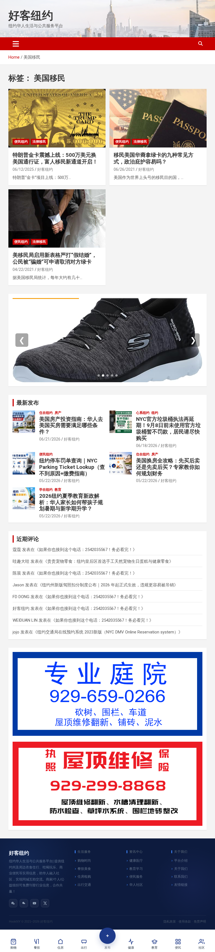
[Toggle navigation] (15, 43)
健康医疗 (136, 861)
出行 (84, 947)
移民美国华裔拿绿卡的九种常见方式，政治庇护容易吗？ (153, 158)
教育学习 (136, 869)
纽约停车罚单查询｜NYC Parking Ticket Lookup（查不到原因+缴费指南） (72, 467)
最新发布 (28, 402)
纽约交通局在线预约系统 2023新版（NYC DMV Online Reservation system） (107, 632)
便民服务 (136, 877)
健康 (131, 947)
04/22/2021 (23, 269)
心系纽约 (142, 413)
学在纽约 (46, 490)
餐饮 (37, 947)
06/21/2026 (49, 439)
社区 (201, 947)
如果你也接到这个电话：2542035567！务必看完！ (86, 549)
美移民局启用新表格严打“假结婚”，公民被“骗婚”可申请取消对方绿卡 (55, 258)
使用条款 (185, 921)
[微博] (24, 903)
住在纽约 (46, 413)
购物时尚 (84, 861)
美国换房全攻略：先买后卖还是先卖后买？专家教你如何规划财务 (168, 467)
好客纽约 (30, 15)
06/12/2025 (23, 169)
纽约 (154, 413)
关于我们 (181, 869)
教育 (58, 490)
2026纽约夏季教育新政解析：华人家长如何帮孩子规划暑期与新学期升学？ (71, 502)
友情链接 (181, 885)
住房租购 (84, 877)
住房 (60, 947)
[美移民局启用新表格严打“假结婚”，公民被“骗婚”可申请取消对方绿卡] (57, 218)
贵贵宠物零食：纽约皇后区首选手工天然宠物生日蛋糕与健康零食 (108, 561)
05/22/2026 (49, 480)
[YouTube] (34, 903)
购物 (13, 947)
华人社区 (136, 885)
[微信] (13, 903)
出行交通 (84, 885)
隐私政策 (169, 921)
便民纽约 (21, 142)
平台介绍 (181, 861)
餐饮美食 (84, 869)
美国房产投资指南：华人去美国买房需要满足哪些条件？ (71, 425)
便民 (178, 947)
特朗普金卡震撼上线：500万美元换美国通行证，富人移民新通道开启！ (55, 158)
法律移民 (39, 142)
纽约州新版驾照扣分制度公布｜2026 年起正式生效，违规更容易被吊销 (108, 584)
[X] (45, 903)
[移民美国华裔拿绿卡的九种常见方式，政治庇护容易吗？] (158, 118)
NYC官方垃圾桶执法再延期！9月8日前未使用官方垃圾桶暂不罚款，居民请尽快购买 (168, 428)
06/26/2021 (124, 169)
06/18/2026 (146, 445)
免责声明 (200, 921)
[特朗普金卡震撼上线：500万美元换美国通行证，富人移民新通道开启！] (57, 118)
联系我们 (181, 877)
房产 (58, 413)
